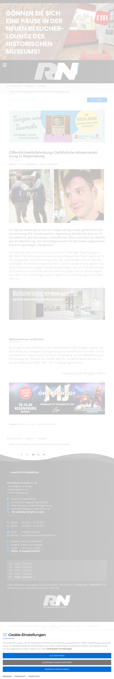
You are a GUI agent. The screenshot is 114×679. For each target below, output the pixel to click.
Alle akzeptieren (57, 655)
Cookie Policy (34, 676)
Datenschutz (20, 676)
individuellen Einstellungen (59, 648)
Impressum (7, 676)
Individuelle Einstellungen (57, 669)
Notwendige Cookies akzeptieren (57, 662)
